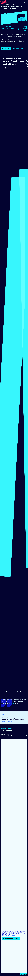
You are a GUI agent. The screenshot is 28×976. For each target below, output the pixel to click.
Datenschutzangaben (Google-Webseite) (9, 935)
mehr (26, 28)
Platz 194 (12, 703)
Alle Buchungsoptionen (17, 48)
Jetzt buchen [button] (5, 48)
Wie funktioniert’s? (7, 721)
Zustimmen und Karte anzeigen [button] (11, 938)
